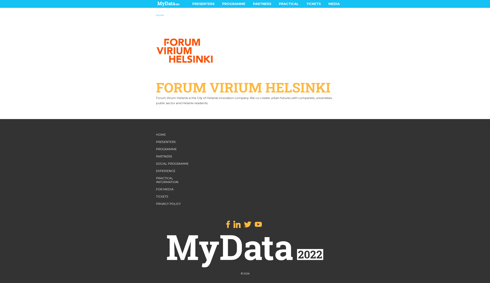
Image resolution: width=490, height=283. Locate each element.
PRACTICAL (289, 4)
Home (160, 15)
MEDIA (334, 4)
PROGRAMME (233, 4)
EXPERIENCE (165, 171)
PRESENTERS (203, 4)
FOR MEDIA (165, 189)
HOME (161, 134)
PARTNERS (262, 4)
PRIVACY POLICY (168, 204)
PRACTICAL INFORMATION (167, 180)
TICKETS (313, 4)
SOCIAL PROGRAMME (172, 163)
